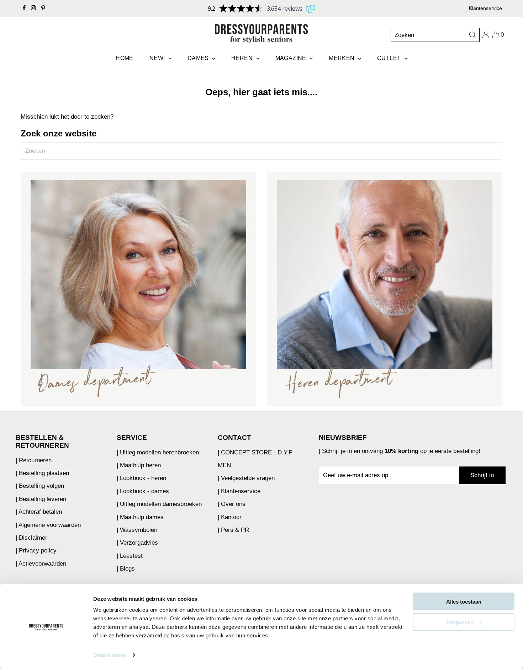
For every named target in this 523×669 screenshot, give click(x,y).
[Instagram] (33, 8)
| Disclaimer (31, 537)
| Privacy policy (36, 550)
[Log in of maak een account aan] (485, 35)
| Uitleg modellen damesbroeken (159, 504)
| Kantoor (230, 517)
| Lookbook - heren (141, 478)
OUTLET (389, 58)
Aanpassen (460, 622)
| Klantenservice (239, 491)
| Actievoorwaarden (41, 563)
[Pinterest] (43, 8)
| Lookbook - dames (143, 491)
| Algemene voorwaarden (48, 525)
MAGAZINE (291, 58)
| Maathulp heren (139, 465)
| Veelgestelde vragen (246, 478)
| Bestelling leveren (41, 499)
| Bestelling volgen (40, 485)
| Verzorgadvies (137, 542)
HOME (124, 58)
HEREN (242, 58)
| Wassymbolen (137, 530)
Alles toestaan (463, 602)
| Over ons (231, 504)
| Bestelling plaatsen (42, 473)
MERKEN (342, 58)
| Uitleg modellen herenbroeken (158, 452)
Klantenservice (485, 8)
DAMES (198, 58)
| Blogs (126, 568)
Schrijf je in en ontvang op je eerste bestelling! (401, 451)
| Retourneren (34, 460)
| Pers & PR (233, 530)
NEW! (158, 58)
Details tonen (109, 655)
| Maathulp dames (140, 517)
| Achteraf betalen (39, 511)
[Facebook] (24, 8)
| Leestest (130, 555)
